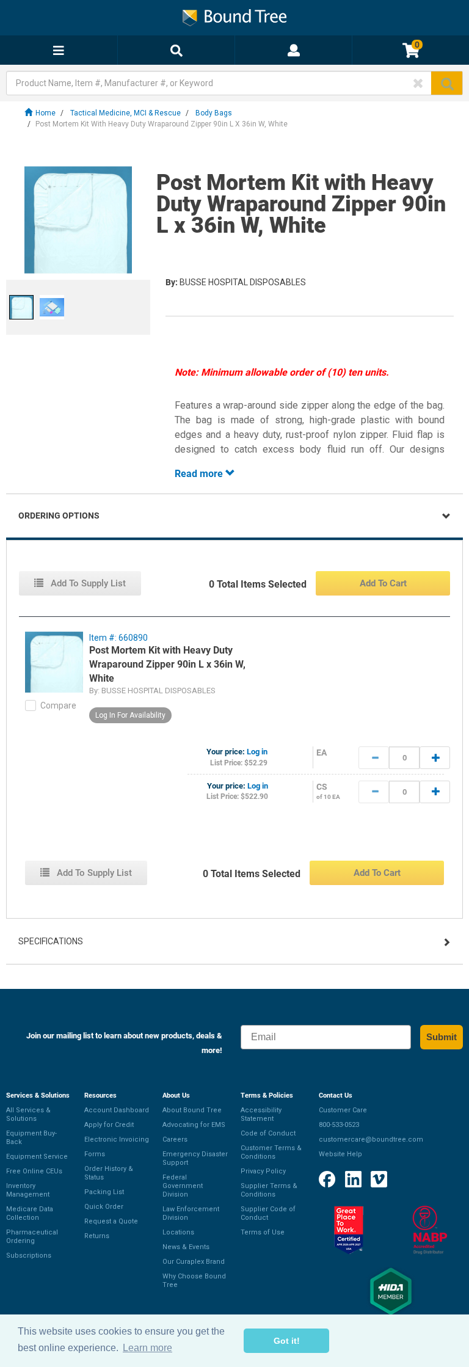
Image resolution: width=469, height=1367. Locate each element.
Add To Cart (383, 583)
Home (45, 113)
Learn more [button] (147, 1348)
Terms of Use (263, 1232)
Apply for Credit (109, 1125)
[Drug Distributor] (430, 1230)
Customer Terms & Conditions (271, 1152)
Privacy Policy (263, 1171)
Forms (94, 1154)
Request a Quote (111, 1221)
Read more (200, 473)
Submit (441, 1037)
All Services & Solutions (28, 1114)
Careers (174, 1139)
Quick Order (103, 1207)
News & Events (185, 1247)
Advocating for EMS (193, 1125)
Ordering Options (59, 515)
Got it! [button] (287, 1341)
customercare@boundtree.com (371, 1139)
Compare (58, 705)
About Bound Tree (192, 1110)
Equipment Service (37, 1157)
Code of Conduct (268, 1133)
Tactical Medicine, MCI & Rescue (125, 113)
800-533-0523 (339, 1125)
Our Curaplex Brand (193, 1262)
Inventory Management (27, 1190)
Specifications (50, 941)
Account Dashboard (116, 1110)
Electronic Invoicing (116, 1139)
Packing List (104, 1192)
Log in (257, 751)
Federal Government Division (182, 1185)
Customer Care (343, 1110)
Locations (178, 1232)
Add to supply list (87, 583)
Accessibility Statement (261, 1114)
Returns (96, 1236)
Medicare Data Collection (29, 1213)
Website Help (340, 1154)
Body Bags (213, 113)
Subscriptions (28, 1255)
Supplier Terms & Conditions (269, 1190)
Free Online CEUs (34, 1171)
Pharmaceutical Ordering (32, 1236)
